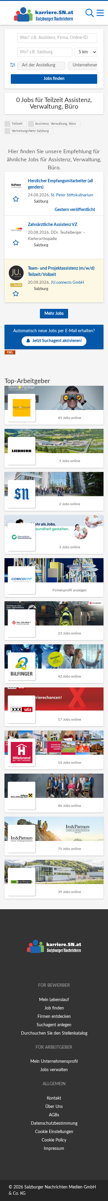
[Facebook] (45, 968)
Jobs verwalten (54, 1070)
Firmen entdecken (54, 1017)
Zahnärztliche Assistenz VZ (52, 225)
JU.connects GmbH (67, 282)
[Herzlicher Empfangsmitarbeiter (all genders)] (16, 185)
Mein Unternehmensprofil (54, 1061)
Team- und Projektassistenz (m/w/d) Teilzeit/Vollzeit (61, 271)
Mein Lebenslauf (54, 1000)
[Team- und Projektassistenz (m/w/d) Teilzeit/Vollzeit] (16, 272)
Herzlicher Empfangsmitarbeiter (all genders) (60, 184)
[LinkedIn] (64, 968)
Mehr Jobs (54, 314)
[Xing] (55, 968)
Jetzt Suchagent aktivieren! (57, 341)
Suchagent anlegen (54, 1025)
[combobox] (57, 38)
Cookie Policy (54, 1140)
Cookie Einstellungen (54, 1132)
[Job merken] (16, 198)
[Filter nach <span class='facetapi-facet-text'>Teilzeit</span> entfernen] (7, 124)
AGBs (54, 1115)
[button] (14, 65)
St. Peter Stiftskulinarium (72, 195)
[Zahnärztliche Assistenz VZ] (16, 229)
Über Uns (54, 1107)
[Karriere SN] (43, 13)
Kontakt (54, 1098)
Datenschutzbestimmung (54, 1123)
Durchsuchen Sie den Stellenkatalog (54, 1033)
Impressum (54, 1149)
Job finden (54, 1008)
